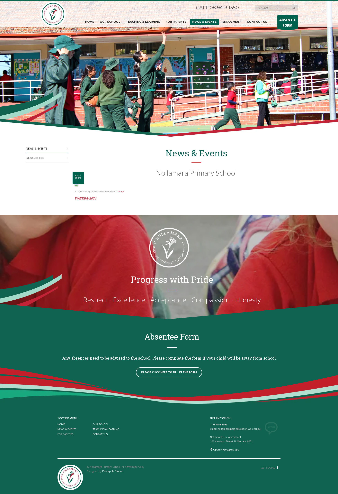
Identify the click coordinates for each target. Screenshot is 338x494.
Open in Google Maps (226, 449)
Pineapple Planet (112, 471)
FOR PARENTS (66, 434)
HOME (61, 424)
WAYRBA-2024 (85, 198)
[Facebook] (248, 8)
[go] (294, 7)
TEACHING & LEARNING (106, 429)
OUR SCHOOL (101, 424)
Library (120, 191)
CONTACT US (100, 434)
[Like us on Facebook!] (277, 467)
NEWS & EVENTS (67, 429)
